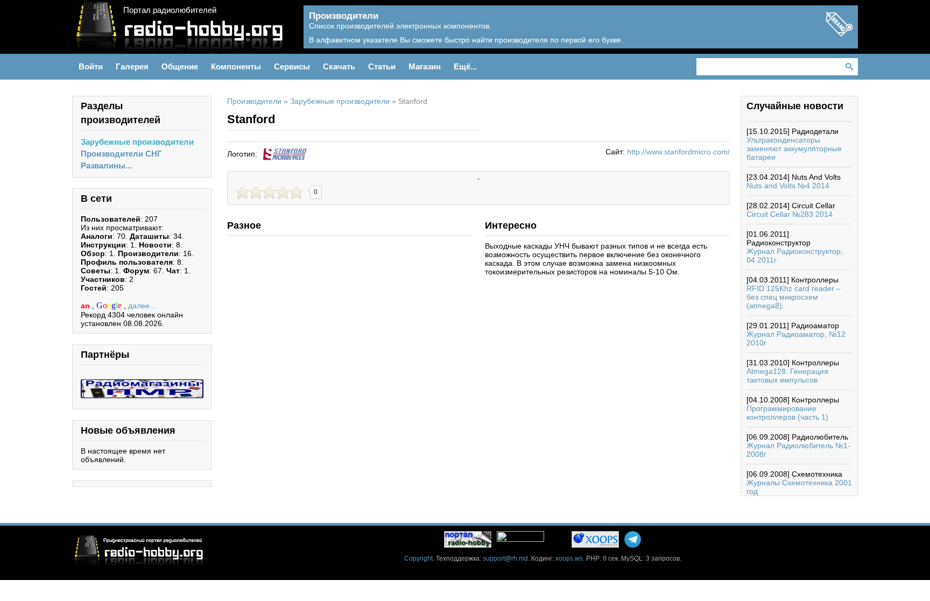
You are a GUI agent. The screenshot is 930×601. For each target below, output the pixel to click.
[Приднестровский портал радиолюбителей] (467, 539)
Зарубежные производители (137, 141)
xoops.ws (569, 558)
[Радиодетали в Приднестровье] (142, 383)
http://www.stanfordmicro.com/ (678, 151)
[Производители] (839, 33)
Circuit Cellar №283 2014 (789, 214)
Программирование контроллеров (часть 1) (787, 412)
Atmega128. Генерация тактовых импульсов (787, 375)
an (86, 305)
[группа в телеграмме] (632, 539)
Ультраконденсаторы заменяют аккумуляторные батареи (794, 148)
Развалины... (106, 165)
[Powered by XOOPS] (595, 539)
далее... (142, 305)
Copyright (418, 558)
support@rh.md (505, 558)
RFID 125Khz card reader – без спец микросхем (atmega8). (793, 297)
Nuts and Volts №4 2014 (787, 185)
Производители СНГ (121, 153)
